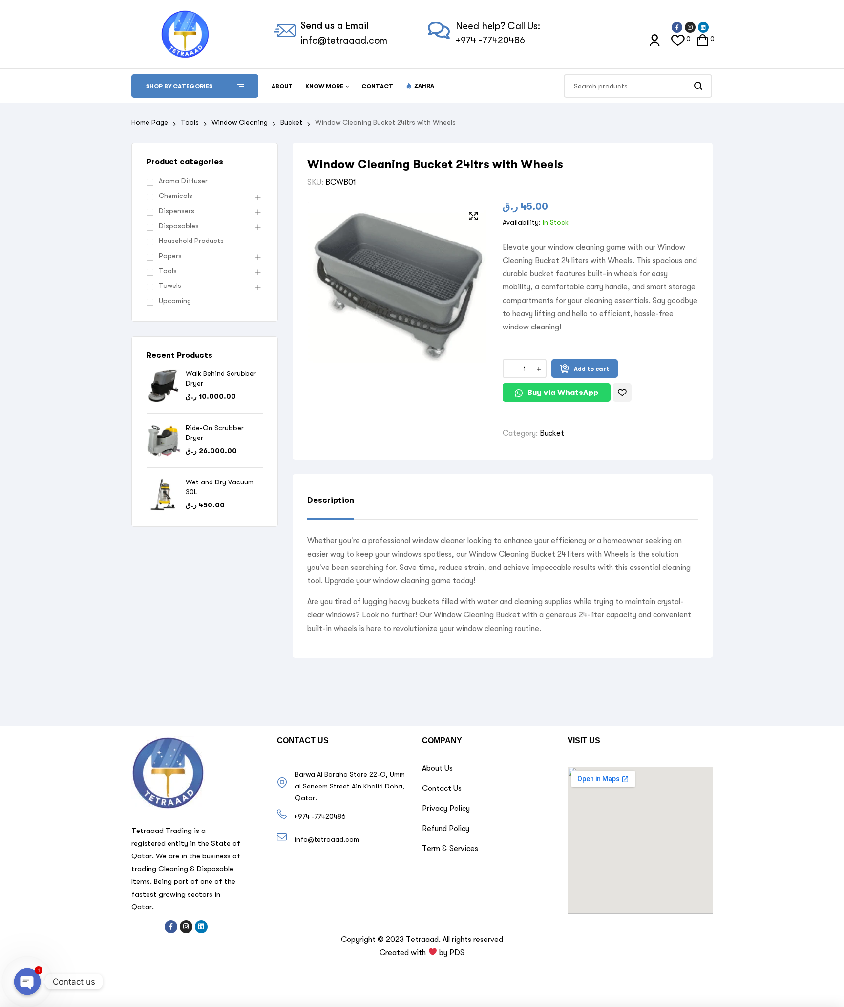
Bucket (291, 122)
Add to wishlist (622, 392)
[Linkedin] (703, 27)
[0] (678, 40)
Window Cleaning (239, 122)
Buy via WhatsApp (563, 392)
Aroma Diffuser (183, 181)
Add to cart (591, 368)
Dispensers (176, 211)
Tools (190, 122)
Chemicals (175, 195)
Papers (170, 256)
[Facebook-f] (677, 27)
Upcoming (175, 301)
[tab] (330, 507)
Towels (170, 285)
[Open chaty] (27, 981)
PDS (456, 952)
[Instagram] (690, 27)
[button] (558, 395)
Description (330, 500)
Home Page (149, 122)
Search (698, 86)
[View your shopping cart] (702, 40)
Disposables (179, 226)
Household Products (191, 240)
